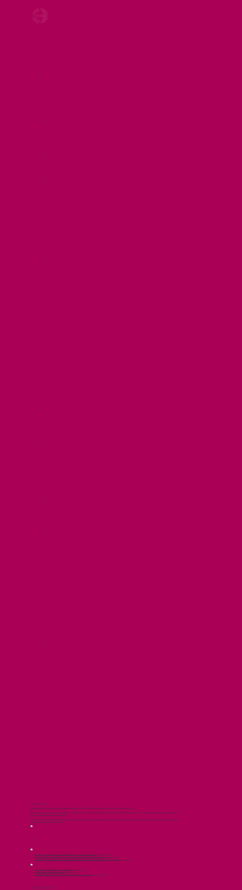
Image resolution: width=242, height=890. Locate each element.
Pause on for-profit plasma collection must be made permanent (66, 855)
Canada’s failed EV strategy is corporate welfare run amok (64, 875)
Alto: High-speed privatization (50, 872)
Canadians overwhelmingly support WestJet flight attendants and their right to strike (77, 860)
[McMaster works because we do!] (40, 23)
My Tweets (36, 885)
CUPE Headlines (44, 850)
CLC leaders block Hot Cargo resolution (54, 870)
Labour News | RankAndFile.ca (51, 865)
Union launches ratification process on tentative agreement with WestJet (71, 857)
